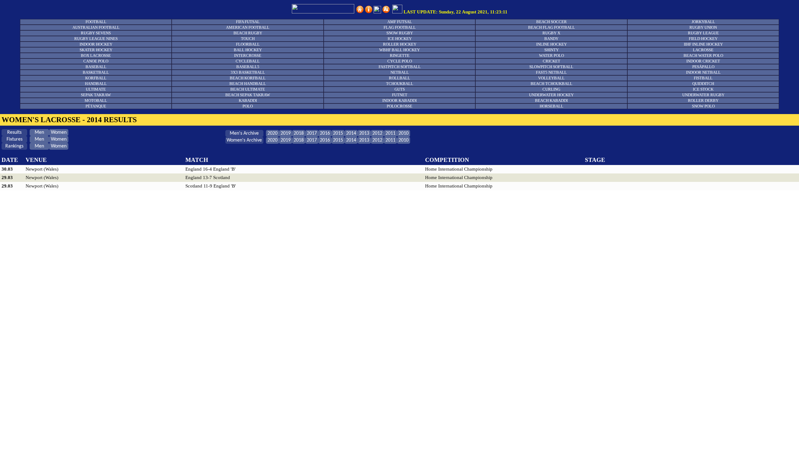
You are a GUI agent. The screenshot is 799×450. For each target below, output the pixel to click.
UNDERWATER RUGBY (703, 94)
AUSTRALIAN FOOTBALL (96, 27)
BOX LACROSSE (96, 55)
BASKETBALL (96, 72)
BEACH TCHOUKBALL (551, 83)
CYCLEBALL (248, 61)
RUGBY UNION (703, 27)
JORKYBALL (703, 21)
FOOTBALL (96, 21)
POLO (248, 106)
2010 (404, 133)
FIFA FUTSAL (248, 21)
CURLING (551, 89)
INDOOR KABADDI (399, 100)
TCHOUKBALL (399, 83)
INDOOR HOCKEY (96, 44)
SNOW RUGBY (399, 33)
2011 (390, 133)
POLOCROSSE (399, 106)
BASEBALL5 (247, 66)
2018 (299, 133)
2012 (377, 133)
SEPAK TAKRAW (96, 94)
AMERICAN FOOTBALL (247, 27)
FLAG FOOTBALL (400, 27)
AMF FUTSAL (399, 21)
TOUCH (248, 38)
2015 (338, 133)
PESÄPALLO (703, 66)
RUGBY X (551, 33)
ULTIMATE (96, 89)
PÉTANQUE (96, 106)
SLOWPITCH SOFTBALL (551, 66)
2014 (351, 133)
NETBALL (399, 72)
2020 (272, 133)
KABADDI (248, 100)
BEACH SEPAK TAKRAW (247, 94)
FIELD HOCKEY (703, 38)
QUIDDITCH (703, 83)
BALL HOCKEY (248, 50)
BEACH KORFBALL (248, 78)
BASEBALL (96, 66)
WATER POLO (551, 55)
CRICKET (551, 61)
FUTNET (399, 94)
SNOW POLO (703, 106)
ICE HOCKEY (400, 38)
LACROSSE (703, 50)
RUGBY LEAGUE (703, 33)
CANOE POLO (95, 61)
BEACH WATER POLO (703, 55)
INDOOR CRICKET (703, 61)
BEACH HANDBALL (247, 83)
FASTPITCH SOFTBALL (400, 66)
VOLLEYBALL (551, 78)
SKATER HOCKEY (96, 50)
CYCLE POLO (399, 61)
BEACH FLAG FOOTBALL (551, 27)
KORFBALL (95, 78)
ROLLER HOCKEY (399, 44)
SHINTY (551, 50)
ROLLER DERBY (703, 100)
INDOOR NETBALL (703, 72)
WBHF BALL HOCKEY (399, 50)
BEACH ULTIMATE (247, 89)
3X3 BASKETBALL (248, 72)
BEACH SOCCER (551, 21)
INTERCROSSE (247, 55)
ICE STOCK (703, 89)
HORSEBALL (551, 106)
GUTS (400, 89)
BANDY (551, 38)
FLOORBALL (248, 44)
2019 (286, 133)
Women (58, 132)
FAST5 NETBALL (551, 72)
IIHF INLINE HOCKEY (703, 44)
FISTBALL (703, 78)
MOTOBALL (96, 100)
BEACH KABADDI (551, 100)
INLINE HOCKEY (551, 44)
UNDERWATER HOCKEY (551, 94)
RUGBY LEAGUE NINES (96, 38)
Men (39, 132)
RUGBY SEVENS (96, 33)
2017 (312, 133)
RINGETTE (399, 55)
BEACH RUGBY (247, 33)
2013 (364, 133)
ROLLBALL (399, 78)
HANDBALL (96, 83)
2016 (325, 133)
